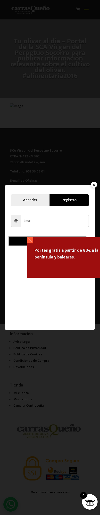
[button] (30, 240)
